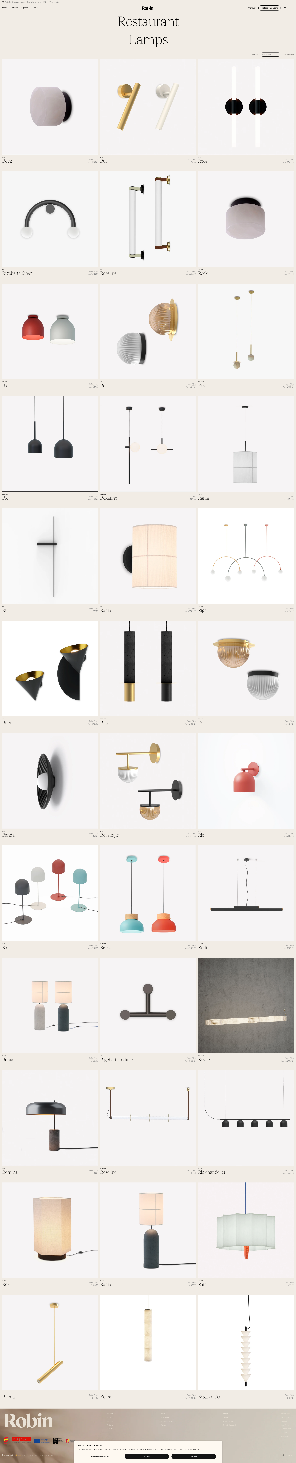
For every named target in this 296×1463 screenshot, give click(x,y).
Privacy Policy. (193, 1449)
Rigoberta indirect (117, 1059)
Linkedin (284, 1421)
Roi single (109, 835)
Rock (7, 161)
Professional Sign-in (168, 1421)
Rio (5, 385)
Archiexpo (284, 1436)
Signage (110, 1421)
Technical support (229, 1425)
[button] (291, 8)
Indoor (109, 1417)
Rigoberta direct (17, 273)
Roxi (6, 1284)
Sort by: (255, 54)
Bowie (204, 1059)
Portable (110, 1425)
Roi (103, 385)
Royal (203, 385)
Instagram (285, 1417)
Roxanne (108, 497)
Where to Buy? (228, 1421)
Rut (5, 610)
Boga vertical (210, 1396)
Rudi (202, 947)
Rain (202, 1284)
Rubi (6, 722)
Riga (202, 610)
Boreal (106, 1396)
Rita (104, 722)
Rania (203, 497)
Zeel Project (285, 1425)
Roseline (108, 273)
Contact (226, 1417)
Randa (8, 835)
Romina (9, 1172)
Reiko (105, 947)
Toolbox (163, 1425)
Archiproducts (286, 1429)
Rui (103, 161)
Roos (202, 161)
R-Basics (110, 1429)
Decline (194, 1456)
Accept (147, 1456)
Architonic (285, 1432)
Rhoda (8, 1396)
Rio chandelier (211, 1172)
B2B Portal (165, 1417)
